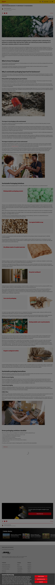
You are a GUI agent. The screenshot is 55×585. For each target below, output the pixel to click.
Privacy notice (25, 583)
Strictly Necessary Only (41, 579)
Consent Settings (41, 576)
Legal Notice (30, 583)
